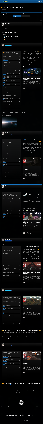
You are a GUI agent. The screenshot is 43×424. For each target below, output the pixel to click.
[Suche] (36, 1)
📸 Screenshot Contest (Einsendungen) (11, 36)
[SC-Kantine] (5, 1)
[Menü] (41, 1)
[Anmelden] (39, 1)
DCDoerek (9, 9)
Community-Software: (21, 420)
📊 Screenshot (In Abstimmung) (10, 37)
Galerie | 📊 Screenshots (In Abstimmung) (30, 156)
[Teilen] (41, 20)
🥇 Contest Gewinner (8, 39)
